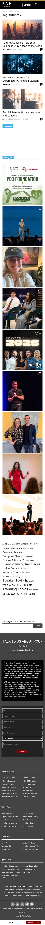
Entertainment (28, 560)
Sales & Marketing (29, 781)
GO (36, 5)
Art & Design (6, 544)
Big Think (34, 544)
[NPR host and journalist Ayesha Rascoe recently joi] (22, 308)
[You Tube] (27, 906)
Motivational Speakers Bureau (10, 877)
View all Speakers (28, 869)
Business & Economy (14, 548)
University (33, 590)
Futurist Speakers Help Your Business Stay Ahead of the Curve (22, 44)
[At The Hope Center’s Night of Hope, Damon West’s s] (22, 391)
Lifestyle (24, 568)
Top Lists (27, 585)
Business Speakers (8, 778)
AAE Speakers (7, 119)
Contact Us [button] (33, 922)
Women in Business (29, 594)
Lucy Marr (6, 84)
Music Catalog (27, 820)
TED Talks (6, 585)
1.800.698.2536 (11, 923)
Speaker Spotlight (15, 580)
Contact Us (6, 849)
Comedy (30, 548)
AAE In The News (28, 843)
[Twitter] (17, 906)
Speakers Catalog (28, 823)
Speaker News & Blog (30, 849)
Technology (26, 787)
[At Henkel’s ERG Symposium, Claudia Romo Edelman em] (22, 474)
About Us (5, 843)
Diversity (6, 560)
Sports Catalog (27, 826)
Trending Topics (15, 589)
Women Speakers (28, 797)
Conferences (28, 556)
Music (28, 572)
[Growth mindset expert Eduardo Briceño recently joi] (22, 226)
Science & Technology (11, 576)
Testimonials (6, 846)
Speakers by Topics (9, 826)
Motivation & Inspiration (13, 572)
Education (16, 560)
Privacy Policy (26, 916)
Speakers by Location (9, 823)
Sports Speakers (28, 784)
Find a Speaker (7, 813)
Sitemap (16, 916)
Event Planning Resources (21, 564)
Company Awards (12, 552)
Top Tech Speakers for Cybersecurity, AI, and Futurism (20, 79)
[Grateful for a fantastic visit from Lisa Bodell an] (22, 267)
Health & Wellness (11, 568)
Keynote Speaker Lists (10, 817)
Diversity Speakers (8, 784)
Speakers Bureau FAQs (30, 846)
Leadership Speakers (9, 794)
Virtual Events (10, 593)
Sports (31, 581)
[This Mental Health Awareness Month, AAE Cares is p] (22, 184)
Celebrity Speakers (8, 781)
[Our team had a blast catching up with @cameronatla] (22, 432)
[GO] (36, 5)
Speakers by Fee (8, 820)
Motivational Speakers (10, 797)
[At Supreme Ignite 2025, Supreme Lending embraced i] (22, 515)
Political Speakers (28, 778)
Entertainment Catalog (30, 817)
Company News (12, 556)
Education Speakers (9, 787)
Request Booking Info (30, 866)
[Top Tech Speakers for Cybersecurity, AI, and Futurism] (22, 64)
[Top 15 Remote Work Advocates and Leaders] (22, 99)
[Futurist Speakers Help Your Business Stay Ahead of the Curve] (22, 30)
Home (4, 11)
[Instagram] (32, 906)
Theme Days (16, 585)
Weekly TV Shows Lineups (11, 872)
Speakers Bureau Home (10, 866)
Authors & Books (20, 543)
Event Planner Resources (10, 869)
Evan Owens (6, 49)
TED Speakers (27, 790)
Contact (27, 5)
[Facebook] (13, 906)
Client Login (26, 872)
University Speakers (29, 794)
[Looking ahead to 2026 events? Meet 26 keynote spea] (22, 350)
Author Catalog (27, 813)
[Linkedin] (22, 906)
